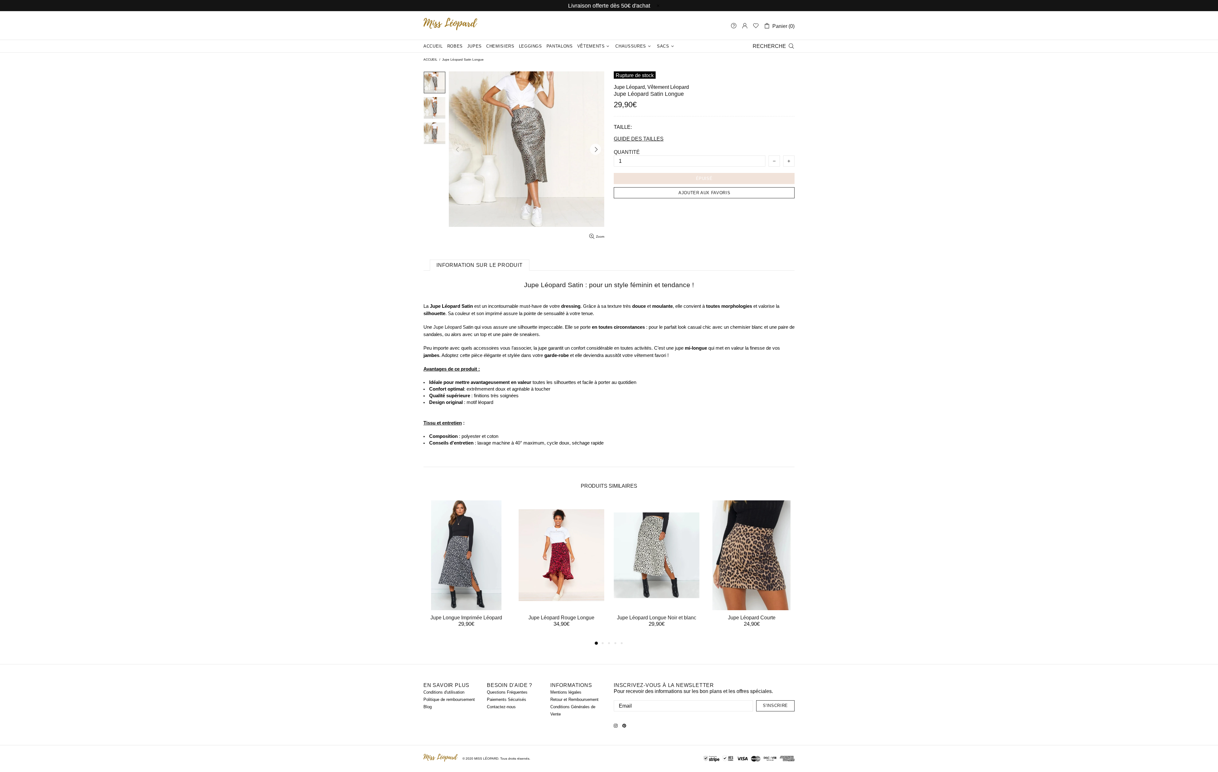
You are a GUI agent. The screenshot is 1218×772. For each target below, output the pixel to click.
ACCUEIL (430, 59)
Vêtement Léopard (668, 87)
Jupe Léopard (447, 327)
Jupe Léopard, (630, 87)
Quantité (627, 152)
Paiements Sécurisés (506, 699)
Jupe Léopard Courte (752, 617)
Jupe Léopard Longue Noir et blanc (656, 617)
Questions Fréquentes (507, 692)
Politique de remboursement (449, 699)
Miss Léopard (450, 25)
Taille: (623, 127)
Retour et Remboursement (574, 699)
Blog (427, 706)
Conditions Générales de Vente (572, 710)
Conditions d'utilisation (443, 692)
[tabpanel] (466, 569)
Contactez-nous (501, 706)
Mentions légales (565, 692)
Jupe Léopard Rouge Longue (561, 617)
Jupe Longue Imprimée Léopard (466, 617)
